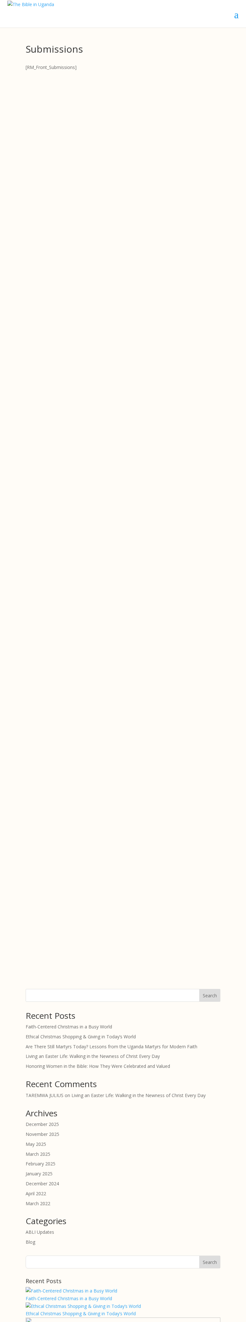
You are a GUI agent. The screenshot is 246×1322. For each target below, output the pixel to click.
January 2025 (39, 1174)
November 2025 (42, 1134)
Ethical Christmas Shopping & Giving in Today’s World (81, 1037)
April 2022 (36, 1193)
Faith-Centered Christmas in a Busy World (69, 1027)
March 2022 (38, 1203)
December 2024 (42, 1183)
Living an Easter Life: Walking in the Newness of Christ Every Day (93, 1056)
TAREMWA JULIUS (44, 1095)
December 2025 (42, 1124)
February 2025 (40, 1164)
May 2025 (36, 1144)
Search (210, 995)
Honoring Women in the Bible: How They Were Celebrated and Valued (98, 1066)
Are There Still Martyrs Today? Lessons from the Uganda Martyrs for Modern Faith (111, 1046)
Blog (30, 1242)
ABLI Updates (40, 1232)
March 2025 (38, 1154)
